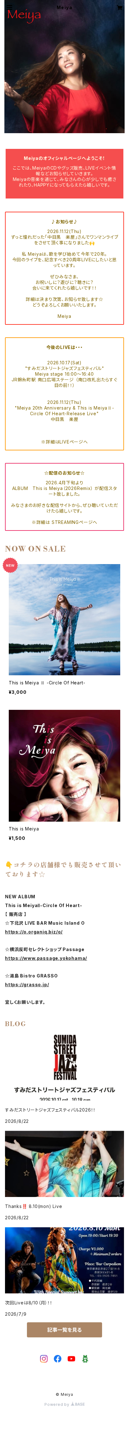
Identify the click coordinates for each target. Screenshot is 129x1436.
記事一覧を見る (64, 1330)
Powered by (57, 1404)
